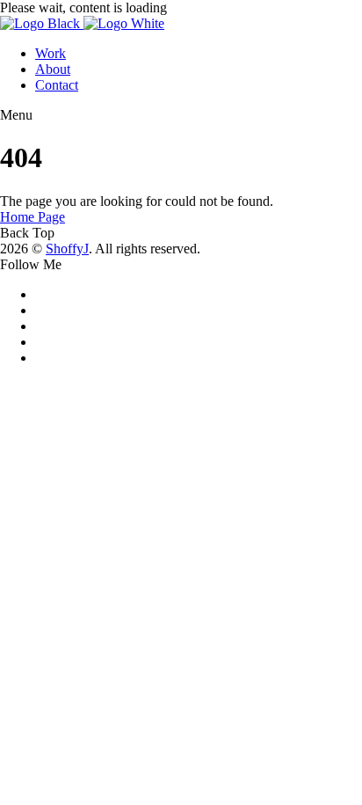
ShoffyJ (67, 248)
